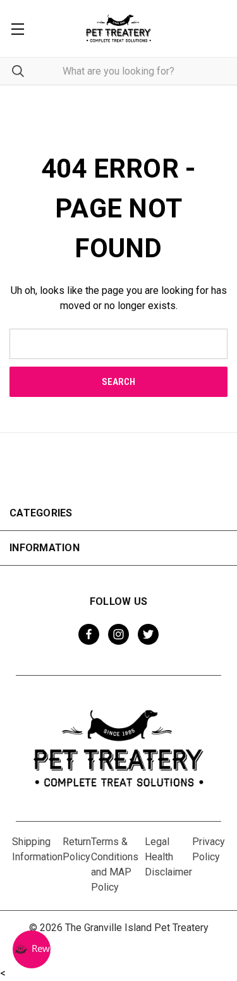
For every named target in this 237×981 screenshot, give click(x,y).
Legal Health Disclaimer (168, 857)
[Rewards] (32, 949)
